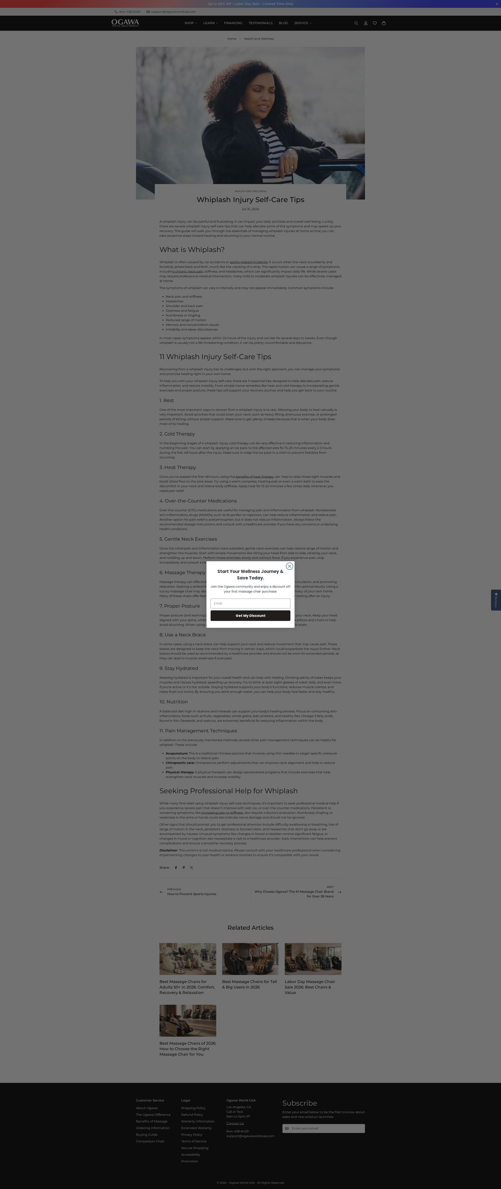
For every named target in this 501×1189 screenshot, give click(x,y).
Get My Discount (251, 615)
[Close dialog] (289, 566)
